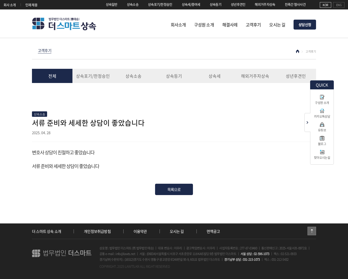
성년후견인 (238, 4)
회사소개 (178, 25)
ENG (338, 5)
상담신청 (305, 24)
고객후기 (253, 25)
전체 (52, 76)
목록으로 (174, 189)
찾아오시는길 (322, 157)
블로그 (322, 143)
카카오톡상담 (322, 116)
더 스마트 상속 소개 (46, 231)
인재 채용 (31, 4)
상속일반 (111, 4)
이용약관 (140, 231)
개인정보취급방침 (97, 231)
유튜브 (322, 130)
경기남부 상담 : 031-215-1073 (242, 259)
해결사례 (229, 25)
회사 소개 (10, 4)
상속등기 (215, 4)
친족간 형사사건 (295, 4)
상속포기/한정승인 (160, 4)
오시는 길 (277, 25)
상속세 (215, 76)
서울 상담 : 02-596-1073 (255, 253)
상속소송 (132, 4)
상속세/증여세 (191, 4)
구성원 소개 (204, 25)
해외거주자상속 (265, 4)
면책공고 (213, 231)
